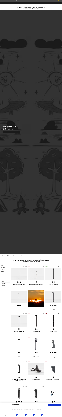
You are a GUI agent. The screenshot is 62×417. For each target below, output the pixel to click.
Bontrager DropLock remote (36, 379)
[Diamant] (18, 0)
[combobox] (56, 3)
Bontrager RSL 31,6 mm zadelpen (19, 331)
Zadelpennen (5, 131)
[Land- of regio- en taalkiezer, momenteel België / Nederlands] (58, 0)
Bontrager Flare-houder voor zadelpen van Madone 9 (53, 379)
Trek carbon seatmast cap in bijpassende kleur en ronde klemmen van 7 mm (19, 380)
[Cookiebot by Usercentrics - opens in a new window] (6, 415)
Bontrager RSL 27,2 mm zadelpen (53, 284)
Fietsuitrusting (4, 255)
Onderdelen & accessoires (15, 131)
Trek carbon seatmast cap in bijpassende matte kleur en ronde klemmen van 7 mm (53, 355)
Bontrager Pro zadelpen (36, 331)
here (38, 8)
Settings (46, 415)
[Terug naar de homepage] (1, 255)
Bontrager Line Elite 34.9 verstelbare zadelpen (36, 284)
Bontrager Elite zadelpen (53, 331)
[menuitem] (11, 3)
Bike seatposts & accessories (17, 255)
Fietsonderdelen (9, 255)
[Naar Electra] (7, 0)
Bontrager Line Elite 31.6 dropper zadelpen (19, 284)
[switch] (26, 415)
